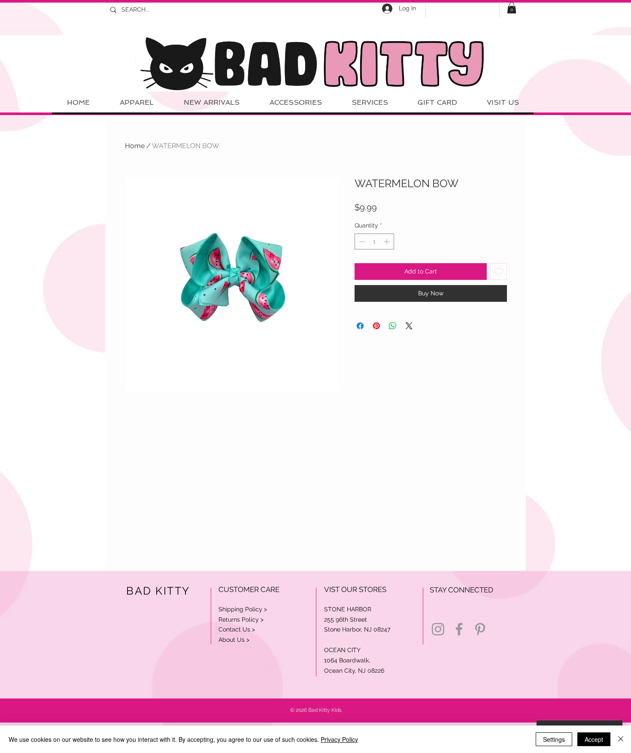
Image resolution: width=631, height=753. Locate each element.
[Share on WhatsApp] (393, 326)
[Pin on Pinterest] (376, 326)
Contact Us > (236, 629)
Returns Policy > (241, 619)
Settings (554, 739)
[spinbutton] (374, 241)
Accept (594, 739)
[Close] (621, 739)
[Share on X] (409, 326)
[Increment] (387, 241)
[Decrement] (361, 241)
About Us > (233, 639)
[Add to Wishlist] (498, 271)
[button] (511, 7)
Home (135, 146)
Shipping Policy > (242, 609)
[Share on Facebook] (360, 326)
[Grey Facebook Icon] (459, 629)
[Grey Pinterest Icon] (480, 629)
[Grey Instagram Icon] (438, 629)
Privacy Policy (339, 739)
